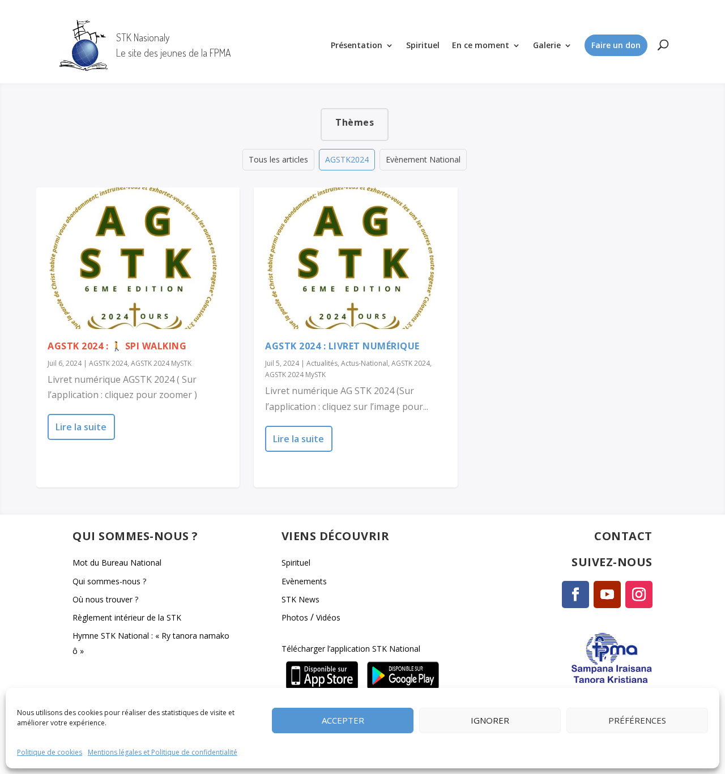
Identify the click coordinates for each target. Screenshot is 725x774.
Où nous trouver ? (105, 599)
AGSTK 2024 (108, 363)
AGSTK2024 (347, 159)
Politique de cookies (49, 752)
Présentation (356, 45)
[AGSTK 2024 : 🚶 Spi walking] (138, 258)
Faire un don (616, 45)
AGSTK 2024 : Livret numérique (342, 346)
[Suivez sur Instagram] (638, 594)
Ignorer (490, 720)
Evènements (304, 581)
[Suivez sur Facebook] (575, 594)
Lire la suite (81, 427)
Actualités (322, 363)
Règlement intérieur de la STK (126, 617)
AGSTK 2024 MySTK (161, 363)
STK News (300, 599)
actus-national (364, 363)
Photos (295, 617)
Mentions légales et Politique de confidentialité (162, 752)
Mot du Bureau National (116, 562)
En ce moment (480, 45)
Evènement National (423, 159)
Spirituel (423, 45)
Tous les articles (278, 159)
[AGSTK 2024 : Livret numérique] (355, 258)
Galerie (547, 45)
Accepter (343, 720)
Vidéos (328, 617)
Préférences (637, 720)
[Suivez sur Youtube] (607, 594)
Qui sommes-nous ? (109, 581)
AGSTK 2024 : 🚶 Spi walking (117, 346)
